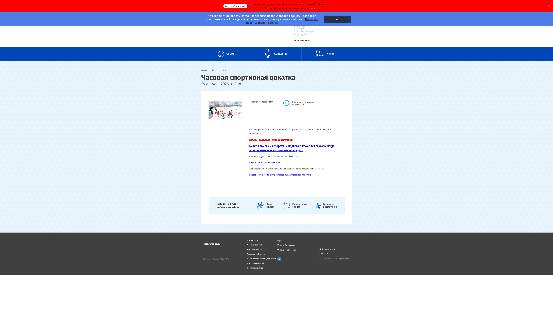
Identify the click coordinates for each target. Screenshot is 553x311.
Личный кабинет (254, 245)
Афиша (215, 70)
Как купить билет (254, 249)
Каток (224, 70)
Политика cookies (255, 268)
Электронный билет (256, 254)
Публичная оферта (255, 263)
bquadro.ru (343, 258)
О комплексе (252, 240)
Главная (204, 70)
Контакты (323, 253)
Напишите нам (303, 40)
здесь (312, 8)
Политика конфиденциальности (261, 259)
